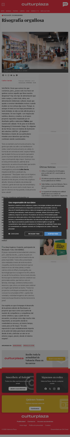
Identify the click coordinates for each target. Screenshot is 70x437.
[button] (13, 234)
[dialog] (34, 218)
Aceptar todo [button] (53, 234)
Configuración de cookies (43, 226)
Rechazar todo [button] (34, 234)
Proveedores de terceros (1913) (38, 215)
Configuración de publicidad (44, 224)
